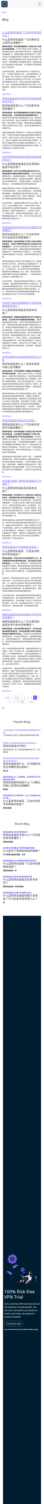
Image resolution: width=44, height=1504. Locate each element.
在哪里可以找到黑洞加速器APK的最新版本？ (20, 743)
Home (3, 12)
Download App (13, 1323)
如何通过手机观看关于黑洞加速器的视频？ (19, 848)
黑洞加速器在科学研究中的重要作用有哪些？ (21, 229)
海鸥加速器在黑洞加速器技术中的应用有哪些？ (21, 616)
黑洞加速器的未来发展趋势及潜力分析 (21, 358)
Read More (6, 94)
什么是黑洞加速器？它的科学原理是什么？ (21, 34)
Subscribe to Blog (3, 708)
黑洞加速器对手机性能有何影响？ (20, 547)
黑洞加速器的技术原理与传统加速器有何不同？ (21, 100)
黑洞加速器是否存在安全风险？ (19, 420)
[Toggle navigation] (40, 4)
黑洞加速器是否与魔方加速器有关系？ (17, 892)
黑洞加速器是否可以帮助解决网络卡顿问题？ (20, 860)
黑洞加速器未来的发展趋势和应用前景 (17, 876)
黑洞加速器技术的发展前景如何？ (16, 832)
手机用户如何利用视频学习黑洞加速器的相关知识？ (21, 304)
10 (18, 701)
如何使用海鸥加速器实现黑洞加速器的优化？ (21, 158)
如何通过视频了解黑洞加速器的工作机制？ (21, 482)
